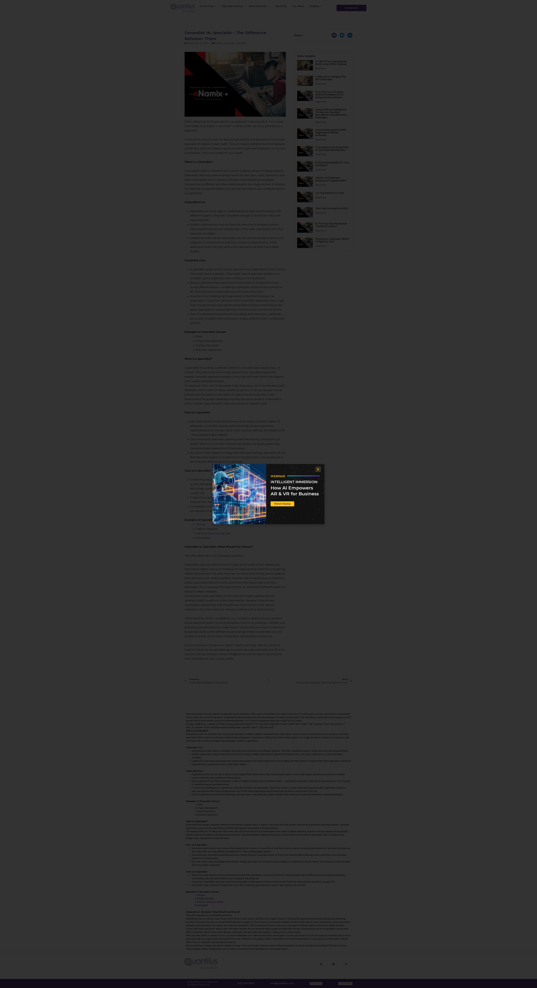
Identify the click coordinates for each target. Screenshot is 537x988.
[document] (268, 494)
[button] (318, 469)
